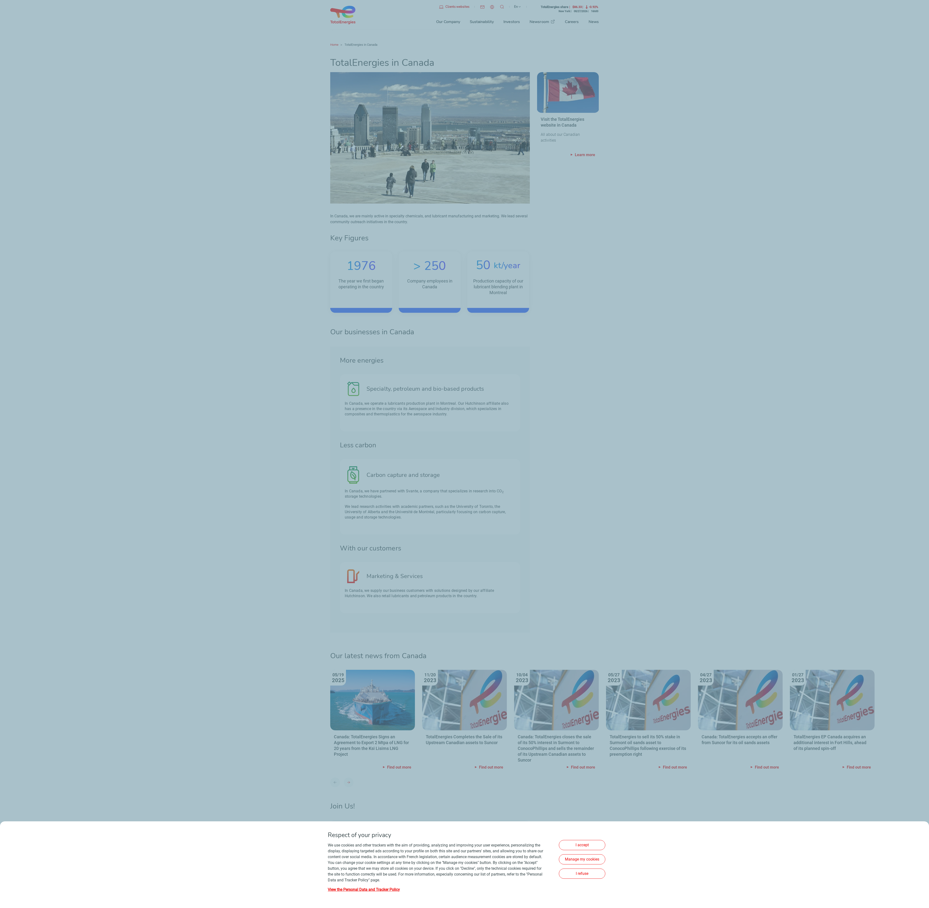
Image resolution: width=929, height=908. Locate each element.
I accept (582, 845)
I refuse (582, 873)
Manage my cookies (582, 859)
